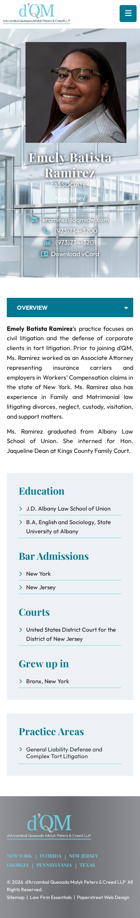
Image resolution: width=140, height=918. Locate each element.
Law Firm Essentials (51, 897)
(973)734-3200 (75, 231)
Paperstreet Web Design (103, 897)
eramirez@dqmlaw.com (75, 219)
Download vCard (75, 254)
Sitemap (15, 897)
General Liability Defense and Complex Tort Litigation (64, 753)
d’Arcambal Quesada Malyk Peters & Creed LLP (75, 882)
